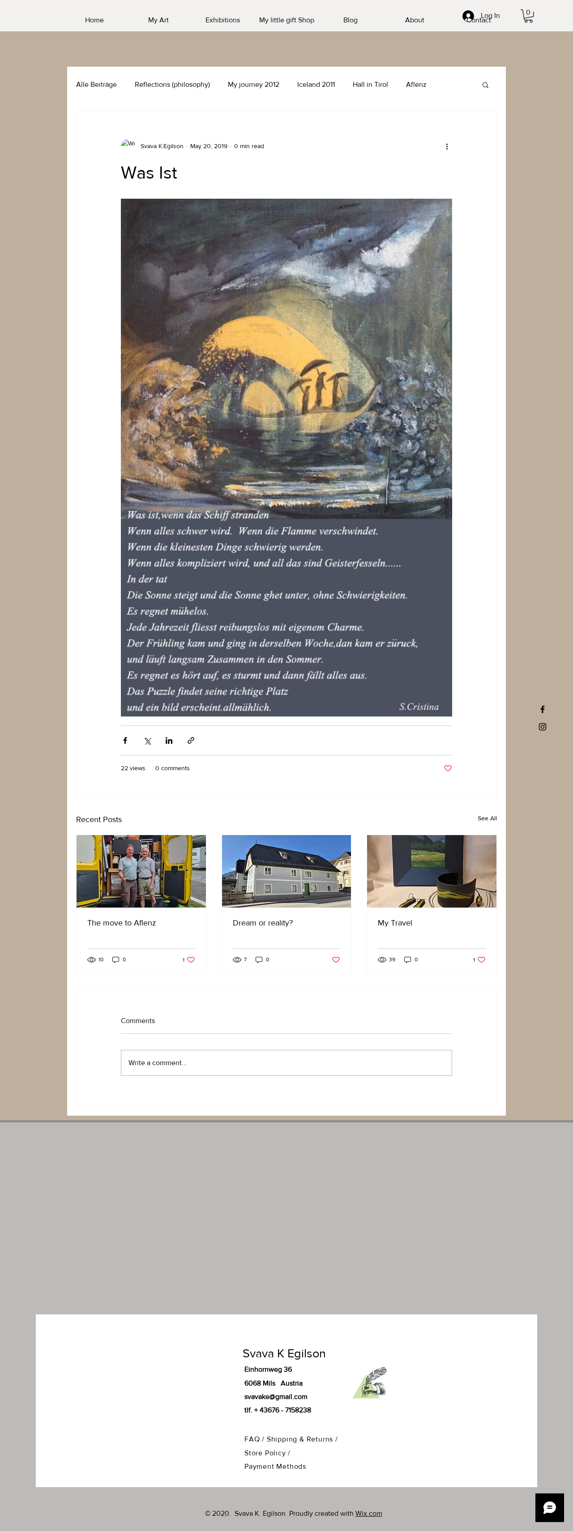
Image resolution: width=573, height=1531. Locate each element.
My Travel (395, 922)
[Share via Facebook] (125, 740)
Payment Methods (275, 1466)
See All (487, 818)
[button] (528, 15)
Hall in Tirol (370, 84)
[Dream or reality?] (286, 871)
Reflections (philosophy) (172, 84)
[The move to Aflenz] (141, 871)
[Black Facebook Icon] (542, 709)
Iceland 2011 (316, 84)
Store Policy (266, 1453)
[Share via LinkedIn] (169, 740)
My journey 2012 (253, 84)
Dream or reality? (263, 922)
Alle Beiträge (96, 84)
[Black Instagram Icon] (542, 727)
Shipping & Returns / (302, 1439)
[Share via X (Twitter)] (147, 740)
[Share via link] (191, 740)
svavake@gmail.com (276, 1396)
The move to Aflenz (121, 922)
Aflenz (416, 84)
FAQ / (255, 1439)
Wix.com (368, 1513)
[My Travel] (431, 871)
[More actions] (446, 146)
